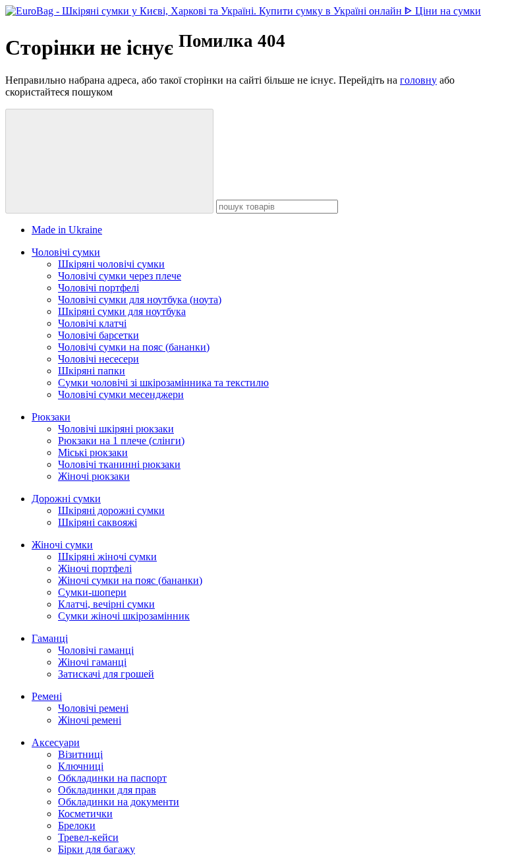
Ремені (47, 696)
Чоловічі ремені (93, 708)
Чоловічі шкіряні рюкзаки (116, 428)
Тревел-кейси (88, 837)
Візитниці (80, 754)
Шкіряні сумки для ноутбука (122, 311)
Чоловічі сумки (66, 252)
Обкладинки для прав (107, 789)
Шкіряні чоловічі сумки (111, 264)
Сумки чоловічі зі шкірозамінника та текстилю (163, 382)
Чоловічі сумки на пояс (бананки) (134, 347)
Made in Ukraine (67, 229)
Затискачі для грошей (106, 673)
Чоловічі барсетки (98, 335)
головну (418, 80)
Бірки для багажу (96, 849)
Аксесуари (56, 742)
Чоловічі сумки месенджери (121, 394)
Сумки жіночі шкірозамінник (124, 615)
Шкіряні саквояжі (97, 522)
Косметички (85, 813)
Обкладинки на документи (118, 801)
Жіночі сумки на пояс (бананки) (130, 580)
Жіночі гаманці (92, 662)
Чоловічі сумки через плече (119, 275)
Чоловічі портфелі (98, 287)
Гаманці (50, 638)
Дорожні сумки (66, 498)
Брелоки (77, 825)
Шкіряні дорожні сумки (111, 510)
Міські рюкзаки (93, 452)
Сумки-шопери (92, 592)
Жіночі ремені (89, 720)
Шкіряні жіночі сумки (107, 556)
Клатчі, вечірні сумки (106, 604)
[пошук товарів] (109, 161)
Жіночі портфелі (95, 568)
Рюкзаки (51, 416)
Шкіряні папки (91, 370)
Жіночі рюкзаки (94, 476)
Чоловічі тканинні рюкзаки (119, 464)
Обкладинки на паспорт (112, 778)
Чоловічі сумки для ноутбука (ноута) (139, 299)
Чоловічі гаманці (96, 650)
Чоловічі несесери (98, 358)
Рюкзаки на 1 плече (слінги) (121, 440)
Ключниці (80, 766)
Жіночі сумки (62, 544)
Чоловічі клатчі (92, 323)
